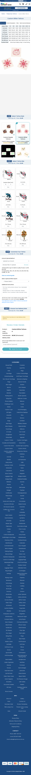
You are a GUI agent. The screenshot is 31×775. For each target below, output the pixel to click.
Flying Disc (9, 398)
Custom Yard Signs (22, 440)
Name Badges (22, 668)
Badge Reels (8, 479)
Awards (22, 495)
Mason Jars (22, 554)
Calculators (9, 470)
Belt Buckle (22, 487)
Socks (22, 407)
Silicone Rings (8, 554)
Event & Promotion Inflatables (22, 574)
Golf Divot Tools (9, 647)
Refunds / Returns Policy (15, 721)
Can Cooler (22, 432)
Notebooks (9, 627)
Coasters (22, 365)
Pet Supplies (22, 611)
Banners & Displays (22, 379)
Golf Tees (22, 644)
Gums (22, 509)
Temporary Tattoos (11, 14)
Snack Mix (22, 507)
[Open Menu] (29, 4)
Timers (22, 650)
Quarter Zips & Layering (22, 445)
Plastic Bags (9, 495)
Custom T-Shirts (9, 440)
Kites (22, 588)
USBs (22, 462)
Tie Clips (22, 551)
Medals (9, 459)
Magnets (22, 473)
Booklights (9, 597)
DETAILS (25, 1)
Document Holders (9, 684)
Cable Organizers (8, 662)
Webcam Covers (22, 398)
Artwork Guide (22, 711)
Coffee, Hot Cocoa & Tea (8, 510)
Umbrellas (22, 512)
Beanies (9, 393)
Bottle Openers (22, 395)
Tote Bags (9, 373)
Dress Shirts (22, 443)
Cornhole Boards (8, 545)
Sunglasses (9, 434)
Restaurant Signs (22, 616)
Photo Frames (9, 691)
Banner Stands (22, 382)
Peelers (22, 684)
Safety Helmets (22, 597)
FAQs (8, 701)
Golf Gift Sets (8, 673)
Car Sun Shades (9, 600)
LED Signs (8, 412)
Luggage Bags (22, 559)
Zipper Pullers (22, 676)
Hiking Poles (9, 636)
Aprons (9, 387)
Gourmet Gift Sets (9, 504)
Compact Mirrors (8, 619)
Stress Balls (9, 437)
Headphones (22, 659)
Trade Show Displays (22, 412)
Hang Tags (9, 487)
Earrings (9, 573)
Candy (22, 498)
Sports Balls (9, 652)
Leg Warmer (22, 515)
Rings (22, 636)
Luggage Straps (9, 568)
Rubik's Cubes (9, 641)
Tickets (22, 532)
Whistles (9, 611)
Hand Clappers (9, 679)
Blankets (9, 482)
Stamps (22, 583)
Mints (8, 498)
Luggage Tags (9, 476)
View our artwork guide (8, 275)
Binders (22, 470)
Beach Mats (9, 625)
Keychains (22, 390)
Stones (9, 650)
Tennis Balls (22, 605)
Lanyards (8, 415)
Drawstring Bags (9, 376)
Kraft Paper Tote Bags (22, 376)
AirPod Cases (22, 600)
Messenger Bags (8, 562)
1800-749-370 (17, 733)
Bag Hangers (8, 570)
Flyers (22, 468)
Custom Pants (9, 448)
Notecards (9, 468)
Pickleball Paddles (22, 479)
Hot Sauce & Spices (9, 507)
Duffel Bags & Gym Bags (8, 537)
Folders (9, 529)
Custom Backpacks (9, 534)
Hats (9, 370)
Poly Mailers (22, 393)
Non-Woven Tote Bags (9, 379)
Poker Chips (9, 602)
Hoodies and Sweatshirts (9, 443)
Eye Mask (22, 520)
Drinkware (8, 418)
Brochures (9, 588)
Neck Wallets (8, 659)
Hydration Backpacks (8, 557)
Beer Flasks (22, 638)
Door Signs (9, 633)
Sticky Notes (9, 462)
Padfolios (22, 454)
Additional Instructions (8, 284)
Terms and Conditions (15, 724)
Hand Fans (22, 434)
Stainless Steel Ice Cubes (22, 688)
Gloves (22, 457)
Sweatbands (22, 548)
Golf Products (22, 641)
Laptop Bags (22, 557)
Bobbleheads (22, 537)
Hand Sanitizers (9, 518)
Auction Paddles (9, 608)
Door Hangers (22, 545)
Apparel (22, 437)
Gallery (22, 698)
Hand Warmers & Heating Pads (22, 656)
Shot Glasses (22, 387)
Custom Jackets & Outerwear (9, 451)
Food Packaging (22, 409)
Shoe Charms (8, 473)
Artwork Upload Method (8, 258)
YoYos (9, 638)
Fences (9, 668)
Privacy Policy (15, 718)
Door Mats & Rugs (22, 526)
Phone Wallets (9, 401)
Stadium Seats (22, 565)
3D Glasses (9, 630)
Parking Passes (9, 551)
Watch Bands (22, 627)
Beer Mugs (9, 423)
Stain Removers (9, 670)
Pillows (22, 647)
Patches (9, 368)
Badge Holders (22, 476)
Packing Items (9, 395)
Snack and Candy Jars (9, 501)
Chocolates (22, 501)
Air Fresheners (22, 459)
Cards (8, 532)
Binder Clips (9, 523)
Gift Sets (9, 687)
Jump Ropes (22, 619)
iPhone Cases (22, 625)
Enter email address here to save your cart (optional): (13, 341)
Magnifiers (22, 613)
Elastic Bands (22, 673)
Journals (9, 457)
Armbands (9, 605)
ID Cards (9, 432)
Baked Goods (22, 504)
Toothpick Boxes (22, 540)
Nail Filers (22, 662)
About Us (8, 698)
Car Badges (22, 570)
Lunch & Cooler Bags (8, 559)
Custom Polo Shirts (9, 445)
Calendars (22, 543)
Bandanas (9, 580)
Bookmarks (9, 594)
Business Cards (9, 465)
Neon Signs (9, 384)
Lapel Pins (22, 368)
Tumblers (22, 420)
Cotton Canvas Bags (22, 373)
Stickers (22, 384)
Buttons (22, 418)
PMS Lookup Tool (9, 707)
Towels (22, 404)
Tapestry (22, 577)
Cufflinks (22, 586)
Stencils (9, 665)
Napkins (9, 390)
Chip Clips (22, 630)
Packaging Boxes (22, 493)
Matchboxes (9, 543)
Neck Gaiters (8, 515)
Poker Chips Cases (9, 676)
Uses (9, 711)
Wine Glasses (8, 426)
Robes (9, 407)
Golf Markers (22, 652)
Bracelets (8, 681)
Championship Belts (22, 622)
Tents (8, 565)
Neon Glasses (9, 622)
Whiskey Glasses (22, 423)
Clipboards (9, 526)
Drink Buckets (8, 616)
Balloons (22, 429)
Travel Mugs (9, 429)
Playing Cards (8, 577)
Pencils (9, 484)
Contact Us (22, 701)
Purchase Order (9, 704)
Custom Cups (9, 409)
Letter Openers (22, 594)
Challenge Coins (8, 404)
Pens (22, 415)
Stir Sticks (8, 520)
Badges (9, 490)
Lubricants (22, 670)
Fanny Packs (22, 534)
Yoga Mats (22, 608)
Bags (22, 370)
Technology (9, 583)
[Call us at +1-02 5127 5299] (26, 4)
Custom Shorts (22, 448)
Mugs (8, 420)
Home (3, 14)
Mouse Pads (9, 365)
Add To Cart (16, 349)
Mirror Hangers (9, 548)
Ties (22, 484)
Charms (22, 591)
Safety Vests (22, 602)
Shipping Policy (15, 726)
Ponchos (9, 591)
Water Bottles (22, 426)
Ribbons (22, 401)
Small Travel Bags (22, 562)
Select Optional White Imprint (9, 278)
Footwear (22, 665)
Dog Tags (8, 586)
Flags (8, 382)
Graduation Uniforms (8, 613)
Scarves (22, 482)
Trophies (22, 490)
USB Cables (22, 681)
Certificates (9, 493)
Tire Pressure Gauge (22, 679)
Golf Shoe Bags (9, 655)
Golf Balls (8, 644)
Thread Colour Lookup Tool (22, 707)
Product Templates (22, 704)
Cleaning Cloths (9, 540)
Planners (22, 580)
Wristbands (22, 523)
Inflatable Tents (22, 568)
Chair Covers (22, 529)
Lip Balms (22, 518)
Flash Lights (22, 633)
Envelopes (22, 465)
